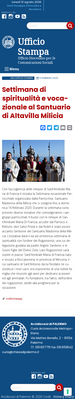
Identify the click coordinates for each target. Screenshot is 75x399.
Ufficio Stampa (33, 46)
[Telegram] (31, 16)
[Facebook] (5, 16)
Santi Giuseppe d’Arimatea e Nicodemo (24, 7)
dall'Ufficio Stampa (21, 78)
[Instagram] (11, 16)
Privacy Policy (64, 397)
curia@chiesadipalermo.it (20, 352)
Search (70, 25)
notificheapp (14, 298)
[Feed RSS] (25, 16)
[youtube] (18, 16)
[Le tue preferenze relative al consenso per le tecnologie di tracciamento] (68, 392)
